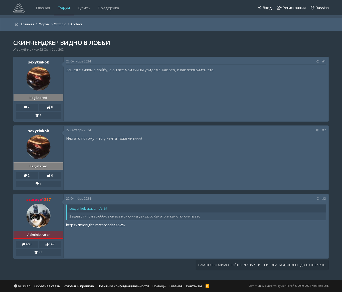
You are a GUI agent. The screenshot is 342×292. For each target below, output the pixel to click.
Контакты (194, 286)
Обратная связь (47, 286)
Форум (64, 7)
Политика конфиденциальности (123, 286)
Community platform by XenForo (288, 285)
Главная (43, 7)
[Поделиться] (317, 61)
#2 (324, 130)
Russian (321, 7)
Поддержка (108, 7)
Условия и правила (79, 286)
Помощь (159, 286)
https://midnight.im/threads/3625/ (96, 224)
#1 (324, 61)
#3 (324, 198)
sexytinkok (25, 49)
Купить (83, 7)
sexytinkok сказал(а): (85, 208)
